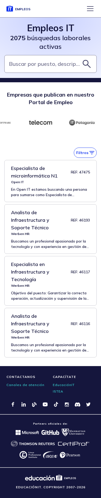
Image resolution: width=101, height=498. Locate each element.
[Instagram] (67, 404)
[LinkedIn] (23, 404)
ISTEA (58, 391)
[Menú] (90, 8)
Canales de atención (25, 385)
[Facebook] (13, 404)
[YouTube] (45, 404)
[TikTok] (56, 404)
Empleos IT (50, 28)
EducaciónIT (64, 385)
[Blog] (34, 404)
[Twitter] (88, 404)
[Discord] (77, 404)
